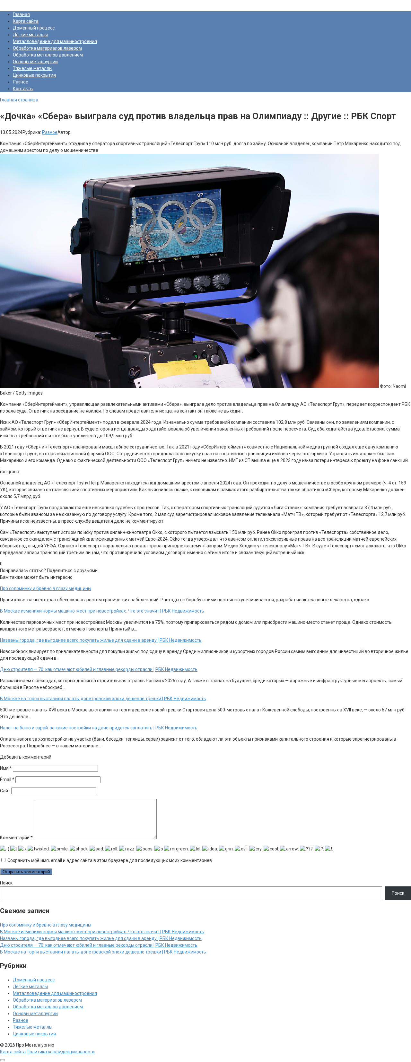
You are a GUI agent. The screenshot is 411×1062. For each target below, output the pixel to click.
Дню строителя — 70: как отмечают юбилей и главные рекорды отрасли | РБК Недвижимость (98, 945)
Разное (20, 81)
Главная (21, 14)
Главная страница (19, 99)
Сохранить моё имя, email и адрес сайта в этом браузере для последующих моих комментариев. (110, 860)
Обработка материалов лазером (47, 48)
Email (7, 779)
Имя (6, 768)
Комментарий (16, 837)
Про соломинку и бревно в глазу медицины (45, 924)
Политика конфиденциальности (61, 1051)
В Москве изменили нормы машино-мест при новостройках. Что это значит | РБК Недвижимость (102, 931)
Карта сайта (26, 21)
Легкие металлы (30, 34)
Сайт (5, 790)
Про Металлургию (19, 3)
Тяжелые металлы (32, 68)
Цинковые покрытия (34, 75)
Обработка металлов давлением (48, 54)
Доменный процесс (34, 27)
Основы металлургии (35, 61)
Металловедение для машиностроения (55, 41)
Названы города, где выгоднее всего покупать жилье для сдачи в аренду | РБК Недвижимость (101, 938)
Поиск (6, 882)
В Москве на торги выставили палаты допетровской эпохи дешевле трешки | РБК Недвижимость (103, 951)
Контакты (23, 88)
